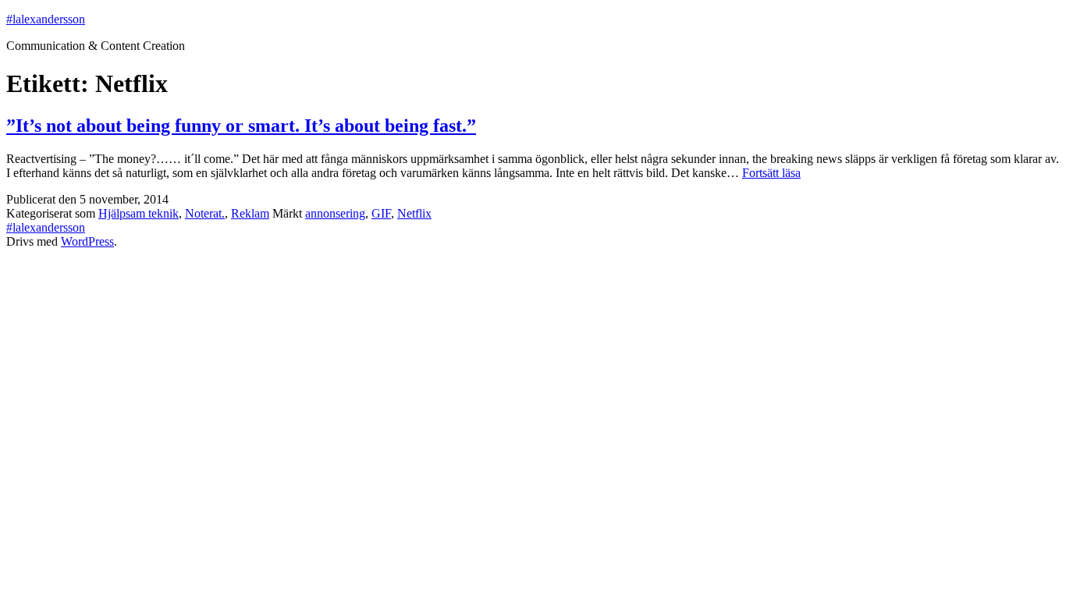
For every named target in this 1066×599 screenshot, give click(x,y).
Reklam (250, 213)
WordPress (87, 241)
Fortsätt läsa (771, 172)
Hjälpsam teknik (138, 213)
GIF (381, 213)
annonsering (335, 213)
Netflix (414, 213)
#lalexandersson (45, 19)
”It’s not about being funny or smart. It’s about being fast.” (241, 125)
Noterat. (205, 213)
